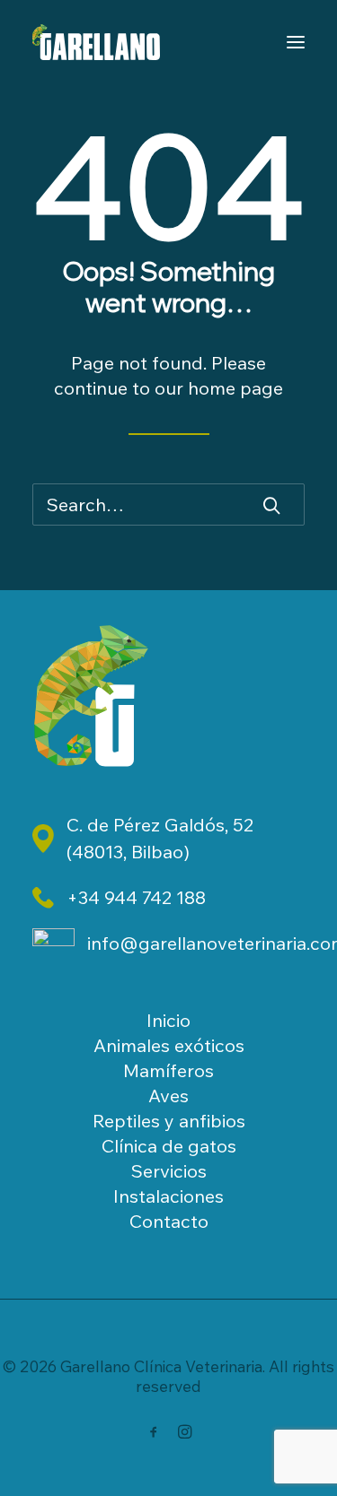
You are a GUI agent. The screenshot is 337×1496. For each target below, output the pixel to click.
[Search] (168, 504)
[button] (271, 505)
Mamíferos (168, 1070)
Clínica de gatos (169, 1146)
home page (235, 388)
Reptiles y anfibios (169, 1120)
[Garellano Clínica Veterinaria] (96, 42)
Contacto (168, 1221)
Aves (168, 1095)
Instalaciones (168, 1196)
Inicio (168, 1020)
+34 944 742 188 (136, 897)
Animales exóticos (168, 1045)
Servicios (169, 1171)
